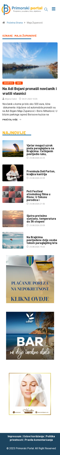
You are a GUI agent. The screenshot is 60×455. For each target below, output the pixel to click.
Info (19, 83)
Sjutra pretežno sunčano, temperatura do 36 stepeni (41, 218)
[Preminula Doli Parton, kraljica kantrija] (12, 173)
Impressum (14, 436)
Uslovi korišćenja (33, 436)
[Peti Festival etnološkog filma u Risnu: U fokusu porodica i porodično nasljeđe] (12, 194)
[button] (46, 9)
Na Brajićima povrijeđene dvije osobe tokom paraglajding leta (42, 240)
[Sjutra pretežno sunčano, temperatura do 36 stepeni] (12, 218)
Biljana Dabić (11, 99)
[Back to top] (53, 427)
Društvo (8, 83)
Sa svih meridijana (36, 168)
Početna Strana (15, 22)
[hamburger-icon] (53, 9)
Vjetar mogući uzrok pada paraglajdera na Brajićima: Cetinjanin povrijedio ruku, (40, 150)
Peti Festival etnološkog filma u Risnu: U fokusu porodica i (38, 195)
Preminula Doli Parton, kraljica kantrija (41, 172)
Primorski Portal (25, 448)
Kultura (31, 188)
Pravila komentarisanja (39, 439)
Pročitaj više (9, 119)
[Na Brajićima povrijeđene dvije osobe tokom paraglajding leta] (12, 240)
